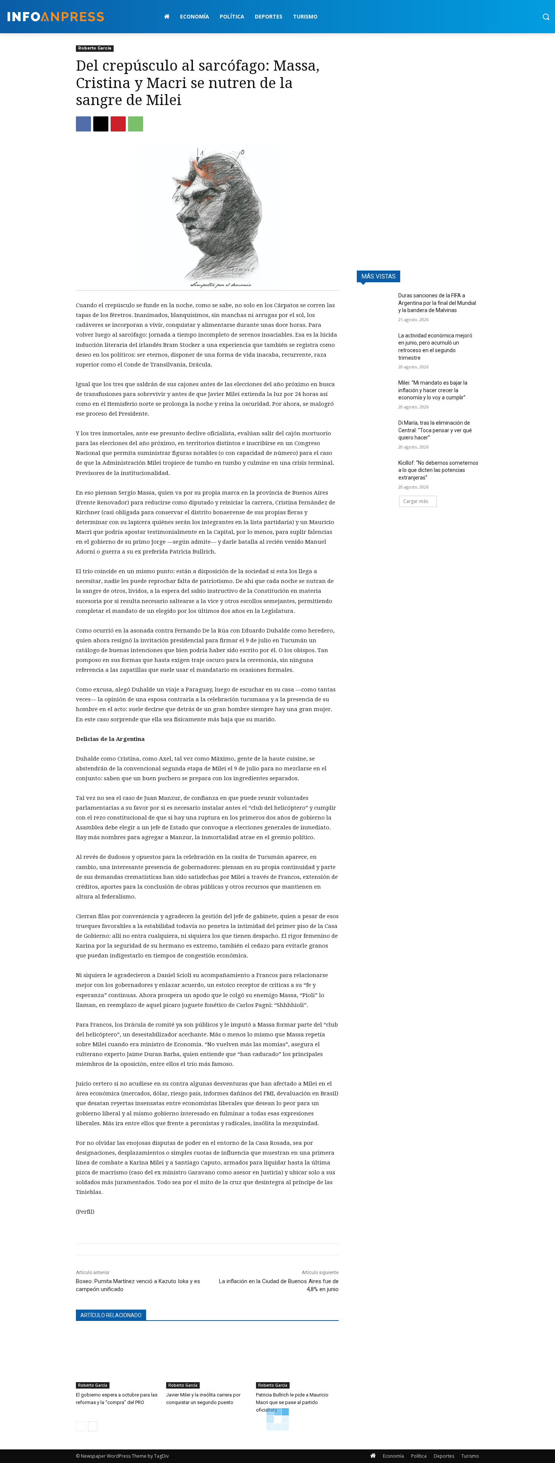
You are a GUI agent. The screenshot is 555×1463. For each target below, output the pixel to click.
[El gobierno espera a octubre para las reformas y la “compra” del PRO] (117, 1360)
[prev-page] (80, 1426)
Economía (393, 1456)
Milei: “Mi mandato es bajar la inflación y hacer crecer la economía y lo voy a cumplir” (432, 390)
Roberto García (94, 48)
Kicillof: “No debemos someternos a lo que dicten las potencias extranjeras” (438, 470)
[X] (100, 123)
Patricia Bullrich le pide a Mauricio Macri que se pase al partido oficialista (292, 1402)
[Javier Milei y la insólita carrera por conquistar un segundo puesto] (207, 1360)
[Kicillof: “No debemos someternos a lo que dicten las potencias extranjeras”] (375, 472)
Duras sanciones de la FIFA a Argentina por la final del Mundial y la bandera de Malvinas (437, 302)
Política (419, 1456)
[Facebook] (83, 123)
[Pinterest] (118, 123)
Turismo (470, 1456)
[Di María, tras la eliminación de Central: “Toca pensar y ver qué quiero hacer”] (375, 432)
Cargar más (415, 501)
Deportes (444, 1456)
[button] (546, 17)
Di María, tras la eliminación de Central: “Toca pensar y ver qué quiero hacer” (435, 430)
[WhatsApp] (135, 123)
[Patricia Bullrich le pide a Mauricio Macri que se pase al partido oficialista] (297, 1360)
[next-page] (92, 1426)
